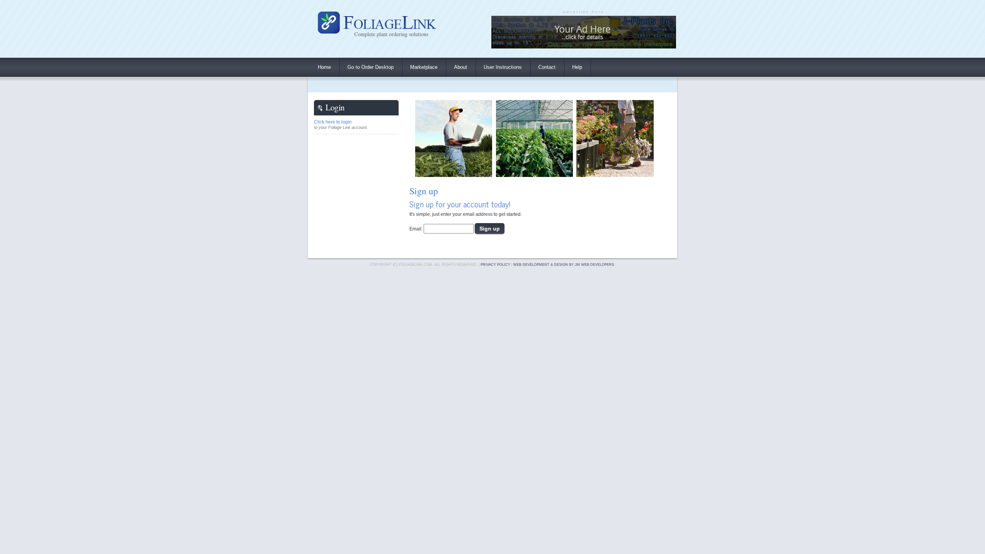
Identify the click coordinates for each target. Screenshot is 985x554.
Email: (415, 229)
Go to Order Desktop (370, 67)
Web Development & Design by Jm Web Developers (563, 265)
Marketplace (423, 67)
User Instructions (503, 67)
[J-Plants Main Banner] (583, 46)
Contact (547, 67)
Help (577, 67)
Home (324, 67)
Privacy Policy (495, 265)
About (460, 67)
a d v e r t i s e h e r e (583, 12)
